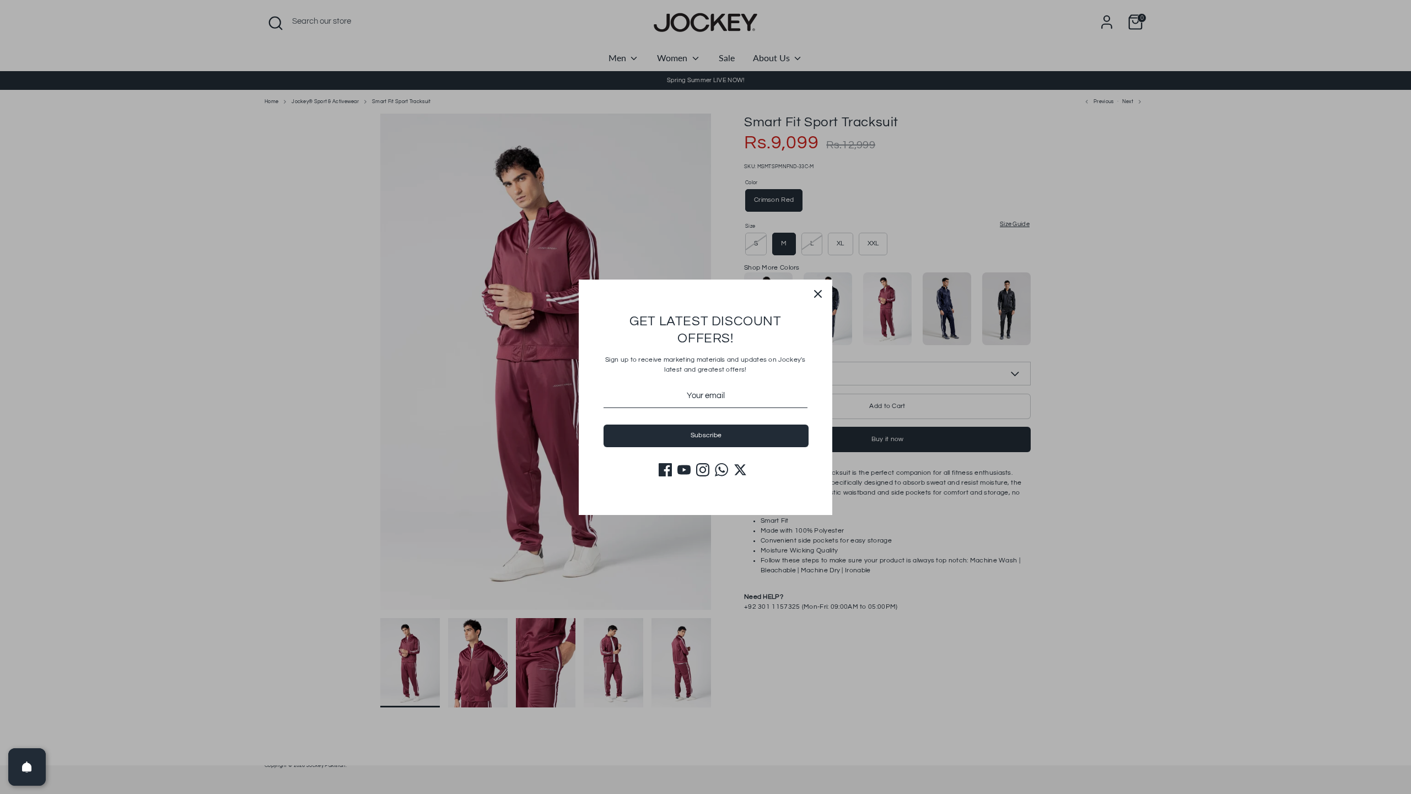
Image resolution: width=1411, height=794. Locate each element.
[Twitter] (740, 469)
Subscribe (706, 435)
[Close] (818, 294)
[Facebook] (665, 469)
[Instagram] (702, 469)
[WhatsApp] (721, 469)
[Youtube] (684, 469)
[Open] (27, 767)
